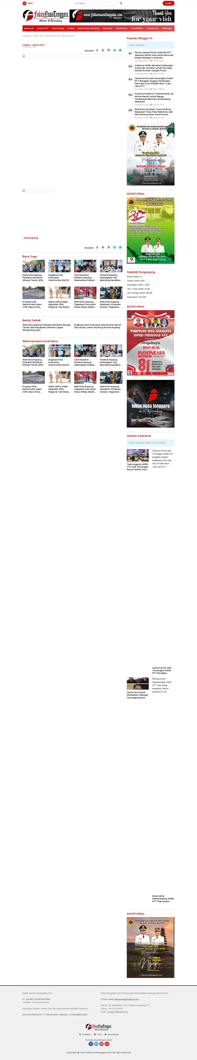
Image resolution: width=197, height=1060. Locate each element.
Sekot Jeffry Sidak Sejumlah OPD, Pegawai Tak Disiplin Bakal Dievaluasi (59, 304)
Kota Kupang (31, 238)
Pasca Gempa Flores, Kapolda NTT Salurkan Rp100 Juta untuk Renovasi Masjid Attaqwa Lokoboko (154, 55)
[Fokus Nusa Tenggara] (45, 15)
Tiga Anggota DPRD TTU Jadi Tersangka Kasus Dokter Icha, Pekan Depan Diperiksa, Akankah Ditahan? (137, 467)
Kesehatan (121, 28)
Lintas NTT (42, 28)
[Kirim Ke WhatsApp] (120, 50)
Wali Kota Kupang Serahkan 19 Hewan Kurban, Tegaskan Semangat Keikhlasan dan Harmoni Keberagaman (110, 304)
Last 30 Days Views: (136, 292)
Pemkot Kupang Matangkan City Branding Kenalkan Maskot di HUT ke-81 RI (111, 278)
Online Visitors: (134, 276)
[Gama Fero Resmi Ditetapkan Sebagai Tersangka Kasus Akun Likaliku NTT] (138, 683)
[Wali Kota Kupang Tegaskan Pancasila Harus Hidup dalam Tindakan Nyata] (85, 293)
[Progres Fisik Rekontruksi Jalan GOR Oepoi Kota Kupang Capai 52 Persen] (33, 293)
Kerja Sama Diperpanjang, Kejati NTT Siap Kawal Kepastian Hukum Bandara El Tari (163, 899)
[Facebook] (91, 1044)
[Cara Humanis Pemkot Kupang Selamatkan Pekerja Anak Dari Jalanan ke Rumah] (85, 266)
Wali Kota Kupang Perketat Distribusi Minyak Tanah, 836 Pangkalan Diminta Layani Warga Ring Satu (32, 278)
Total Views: (133, 297)
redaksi (26, 45)
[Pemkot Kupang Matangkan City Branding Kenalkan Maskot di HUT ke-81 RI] (111, 266)
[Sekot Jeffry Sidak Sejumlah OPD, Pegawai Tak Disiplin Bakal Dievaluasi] (59, 293)
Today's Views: (134, 280)
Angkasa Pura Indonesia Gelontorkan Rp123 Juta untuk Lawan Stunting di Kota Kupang (58, 278)
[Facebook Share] (97, 50)
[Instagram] (101, 1044)
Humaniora (152, 28)
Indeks (168, 3)
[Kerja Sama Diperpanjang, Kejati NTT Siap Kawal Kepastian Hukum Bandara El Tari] (163, 785)
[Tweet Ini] (103, 50)
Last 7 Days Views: (136, 288)
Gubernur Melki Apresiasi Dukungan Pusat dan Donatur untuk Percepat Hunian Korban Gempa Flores (154, 68)
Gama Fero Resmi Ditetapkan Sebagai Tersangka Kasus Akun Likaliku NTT (137, 695)
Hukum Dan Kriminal (89, 28)
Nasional (28, 28)
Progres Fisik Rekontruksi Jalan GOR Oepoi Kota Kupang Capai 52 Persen (32, 304)
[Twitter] (96, 1044)
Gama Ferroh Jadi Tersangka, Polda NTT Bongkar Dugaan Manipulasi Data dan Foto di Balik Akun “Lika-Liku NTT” (154, 82)
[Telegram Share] (114, 50)
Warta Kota (58, 28)
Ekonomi (107, 28)
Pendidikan (137, 28)
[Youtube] (107, 1044)
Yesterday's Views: (135, 284)
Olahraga (167, 28)
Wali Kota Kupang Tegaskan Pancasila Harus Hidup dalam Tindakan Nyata (85, 304)
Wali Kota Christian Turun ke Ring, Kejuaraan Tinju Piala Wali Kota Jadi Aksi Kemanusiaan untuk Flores (154, 112)
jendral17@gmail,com (117, 1011)
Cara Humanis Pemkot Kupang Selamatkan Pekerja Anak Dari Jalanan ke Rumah (84, 278)
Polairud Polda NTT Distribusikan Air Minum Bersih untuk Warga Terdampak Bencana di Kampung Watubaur (154, 97)
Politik (70, 28)
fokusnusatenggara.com (126, 999)
